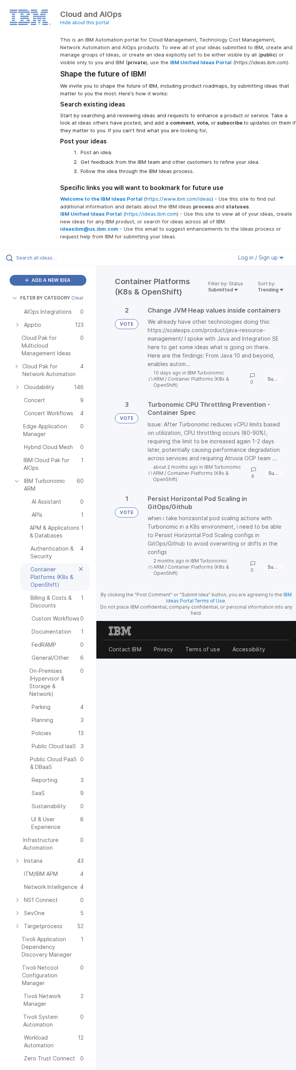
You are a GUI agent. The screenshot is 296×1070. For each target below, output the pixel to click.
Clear (77, 298)
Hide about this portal (84, 22)
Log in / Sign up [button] (258, 257)
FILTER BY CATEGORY (45, 298)
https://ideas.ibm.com (151, 214)
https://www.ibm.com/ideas (179, 199)
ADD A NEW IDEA (50, 280)
